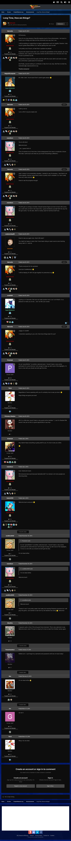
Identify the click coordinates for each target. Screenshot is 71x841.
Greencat (10, 438)
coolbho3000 (10, 535)
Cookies (52, 835)
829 (10, 456)
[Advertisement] (35, 818)
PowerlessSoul (10, 649)
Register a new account (20, 786)
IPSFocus (26, 835)
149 (10, 641)
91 (10, 553)
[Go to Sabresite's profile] (5, 24)
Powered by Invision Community (35, 837)
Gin (10, 708)
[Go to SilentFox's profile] (10, 631)
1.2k (10, 252)
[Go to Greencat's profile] (10, 446)
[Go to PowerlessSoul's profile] (10, 658)
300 (10, 726)
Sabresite (10, 31)
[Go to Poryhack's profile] (10, 368)
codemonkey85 (10, 234)
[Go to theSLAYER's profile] (10, 506)
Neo (10, 676)
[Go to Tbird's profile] (10, 396)
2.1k (10, 52)
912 (10, 406)
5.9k (10, 159)
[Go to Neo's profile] (10, 684)
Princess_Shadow (10, 416)
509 (10, 694)
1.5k (10, 94)
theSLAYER (10, 498)
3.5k (10, 316)
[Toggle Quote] (21, 541)
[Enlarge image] (51, 77)
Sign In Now (50, 786)
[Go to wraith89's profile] (10, 303)
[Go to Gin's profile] (10, 716)
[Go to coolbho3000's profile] (10, 544)
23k (10, 519)
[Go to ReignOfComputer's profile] (10, 81)
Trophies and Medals (10, 54)
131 (11, 667)
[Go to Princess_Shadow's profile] (10, 424)
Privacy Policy (38, 835)
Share (52, 24)
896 (10, 378)
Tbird (10, 388)
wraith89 (10, 295)
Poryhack (10, 360)
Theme (31, 835)
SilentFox (10, 623)
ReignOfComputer (10, 73)
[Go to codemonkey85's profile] (10, 242)
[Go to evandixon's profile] (10, 146)
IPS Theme (19, 835)
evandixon (10, 138)
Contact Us (46, 835)
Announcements (22, 25)
